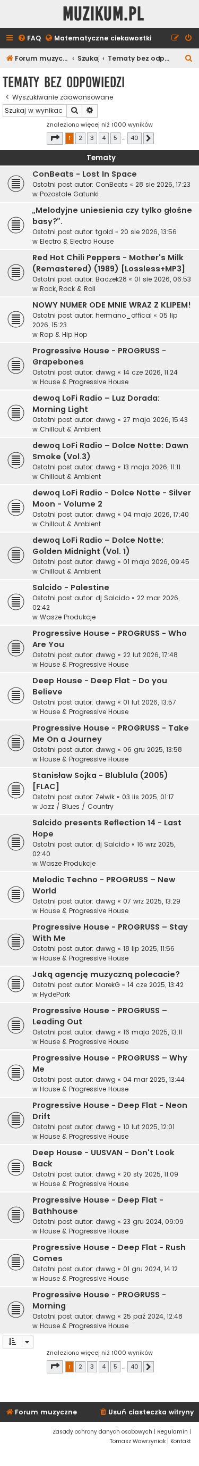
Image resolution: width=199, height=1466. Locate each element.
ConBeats (112, 184)
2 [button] (80, 138)
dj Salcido (112, 597)
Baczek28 (111, 279)
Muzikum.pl (103, 14)
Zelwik (105, 796)
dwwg (106, 372)
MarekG (108, 984)
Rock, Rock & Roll (68, 288)
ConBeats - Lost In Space (84, 174)
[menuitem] (29, 38)
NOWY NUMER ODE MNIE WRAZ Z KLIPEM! (111, 305)
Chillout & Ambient (70, 429)
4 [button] (104, 138)
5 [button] (115, 138)
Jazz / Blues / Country (77, 806)
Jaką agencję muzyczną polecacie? (106, 974)
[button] (55, 138)
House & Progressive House (84, 381)
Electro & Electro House (77, 241)
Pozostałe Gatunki (69, 193)
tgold (104, 231)
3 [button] (92, 138)
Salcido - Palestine (70, 587)
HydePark (55, 994)
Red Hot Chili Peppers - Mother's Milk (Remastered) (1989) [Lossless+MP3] (108, 263)
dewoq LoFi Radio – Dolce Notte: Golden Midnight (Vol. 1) (97, 546)
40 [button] (135, 138)
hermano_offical (124, 315)
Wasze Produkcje (68, 617)
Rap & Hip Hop (63, 334)
